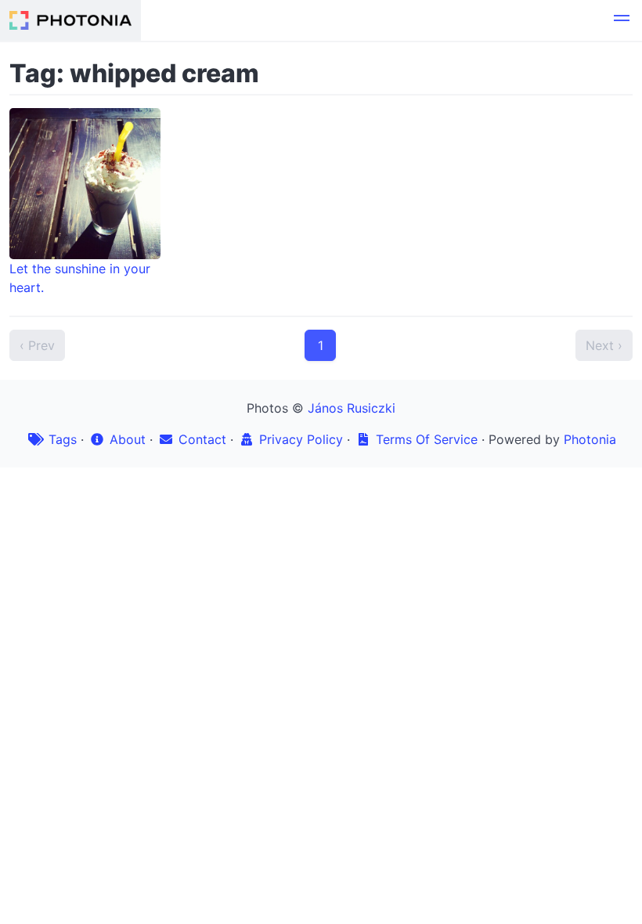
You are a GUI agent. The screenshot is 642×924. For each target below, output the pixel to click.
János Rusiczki (351, 408)
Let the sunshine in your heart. (79, 278)
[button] (621, 20)
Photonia (590, 439)
